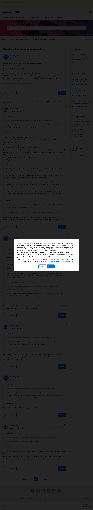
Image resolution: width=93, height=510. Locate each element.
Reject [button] (42, 266)
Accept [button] (50, 266)
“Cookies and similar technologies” (61, 261)
